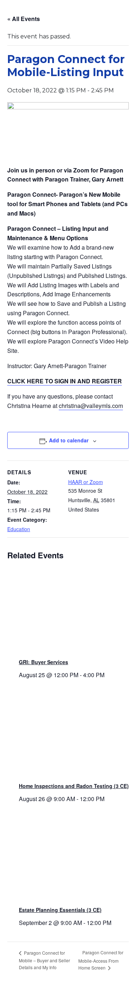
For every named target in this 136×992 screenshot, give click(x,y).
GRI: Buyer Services (43, 662)
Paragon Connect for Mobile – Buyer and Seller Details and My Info (44, 960)
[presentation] (74, 611)
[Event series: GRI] (107, 675)
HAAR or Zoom (85, 481)
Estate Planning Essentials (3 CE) (60, 909)
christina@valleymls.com (91, 405)
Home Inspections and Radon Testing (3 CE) (74, 785)
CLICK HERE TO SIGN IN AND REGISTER (64, 381)
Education (18, 529)
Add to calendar (68, 440)
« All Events (23, 18)
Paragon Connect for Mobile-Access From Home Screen (100, 960)
